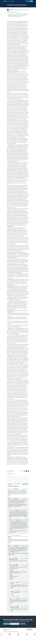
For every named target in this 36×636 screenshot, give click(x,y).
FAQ (3, 631)
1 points (12, 498)
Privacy (9, 631)
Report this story (10, 473)
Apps (12, 1)
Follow (17, 9)
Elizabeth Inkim (16, 498)
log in (16, 483)
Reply (9, 507)
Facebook (22, 623)
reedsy (7, 1)
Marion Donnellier (17, 510)
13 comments (26, 9)
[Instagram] (28, 629)
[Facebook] (31, 629)
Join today (6, 623)
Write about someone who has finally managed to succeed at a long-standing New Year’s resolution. (18, 15)
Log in (31, 1)
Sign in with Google (13, 623)
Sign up (27, 1)
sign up (12, 483)
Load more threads (15, 596)
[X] (26, 629)
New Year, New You (18, 16)
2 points (13, 510)
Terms (6, 631)
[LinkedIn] (29, 629)
